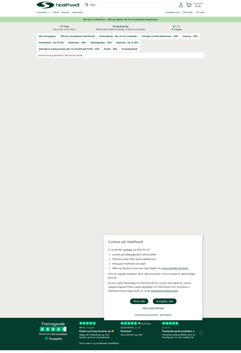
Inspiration (77, 12)
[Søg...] (86, 4)
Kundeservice (172, 12)
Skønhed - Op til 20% (127, 42)
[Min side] (181, 5)
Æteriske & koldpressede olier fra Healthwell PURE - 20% (69, 48)
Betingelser (166, 314)
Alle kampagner (47, 36)
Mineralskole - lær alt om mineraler (118, 36)
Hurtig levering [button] (120, 28)
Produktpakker (130, 48)
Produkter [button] (42, 12)
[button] (194, 5)
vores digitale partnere (174, 268)
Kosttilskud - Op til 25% (51, 42)
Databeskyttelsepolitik (164, 290)
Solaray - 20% (190, 36)
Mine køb (187, 12)
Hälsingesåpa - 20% (101, 42)
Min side (200, 12)
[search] (129, 5)
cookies (127, 249)
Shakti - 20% (110, 48)
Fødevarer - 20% (77, 42)
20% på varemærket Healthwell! (77, 36)
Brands (65, 12)
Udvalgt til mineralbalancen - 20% (160, 36)
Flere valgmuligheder (153, 308)
